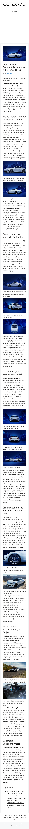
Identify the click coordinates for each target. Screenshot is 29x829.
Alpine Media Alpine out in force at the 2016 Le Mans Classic (15, 805)
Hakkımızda (6, 824)
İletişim (12, 824)
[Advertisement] (14, 29)
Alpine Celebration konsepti (11, 208)
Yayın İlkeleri (19, 825)
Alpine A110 (20, 222)
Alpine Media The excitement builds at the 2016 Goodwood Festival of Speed (16, 798)
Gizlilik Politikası (20, 824)
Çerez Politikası (10, 825)
